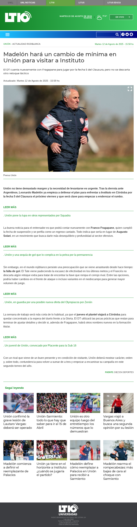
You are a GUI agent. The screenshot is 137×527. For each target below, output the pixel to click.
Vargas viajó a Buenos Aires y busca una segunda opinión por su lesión (118, 422)
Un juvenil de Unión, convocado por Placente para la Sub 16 (40, 345)
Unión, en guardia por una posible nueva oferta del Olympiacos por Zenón (48, 302)
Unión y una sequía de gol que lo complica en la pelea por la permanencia (49, 254)
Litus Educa (114, 2)
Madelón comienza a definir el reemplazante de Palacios (17, 469)
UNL (10, 2)
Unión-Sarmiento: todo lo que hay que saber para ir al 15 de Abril (51, 422)
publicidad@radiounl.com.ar (68, 523)
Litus (81, 2)
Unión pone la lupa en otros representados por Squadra (38, 215)
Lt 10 (18, 16)
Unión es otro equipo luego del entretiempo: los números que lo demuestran (82, 424)
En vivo (120, 17)
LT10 (51, 2)
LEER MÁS (9, 207)
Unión (7, 44)
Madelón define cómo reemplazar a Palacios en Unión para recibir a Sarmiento (84, 471)
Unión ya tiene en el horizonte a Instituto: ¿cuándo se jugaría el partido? (52, 469)
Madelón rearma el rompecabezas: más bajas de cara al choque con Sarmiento (118, 471)
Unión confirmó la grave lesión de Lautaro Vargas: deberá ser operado (17, 422)
